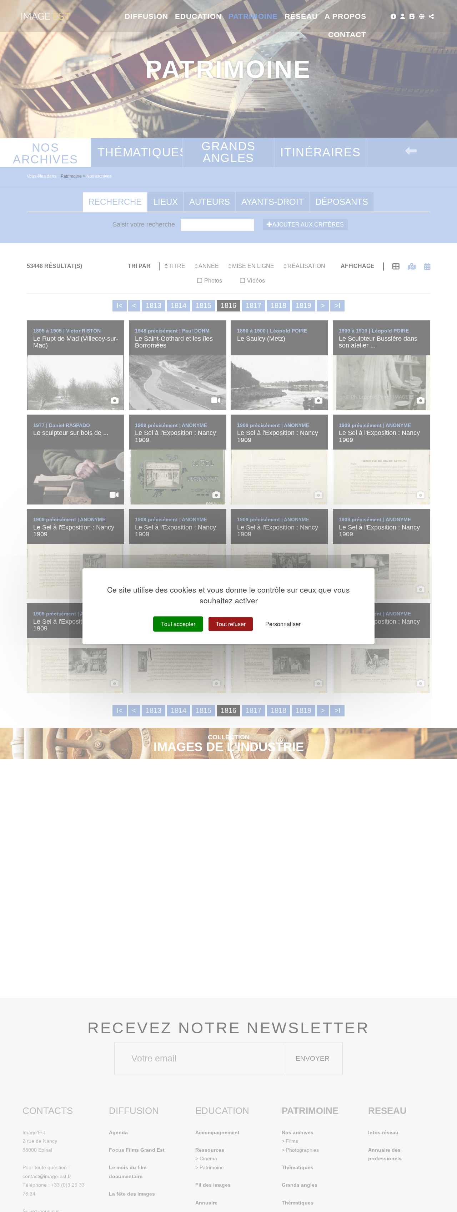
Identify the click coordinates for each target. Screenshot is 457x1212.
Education (198, 16)
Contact (347, 34)
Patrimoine (253, 16)
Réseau (301, 16)
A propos (345, 16)
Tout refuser (231, 624)
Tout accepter (178, 624)
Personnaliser (283, 624)
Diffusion (147, 16)
